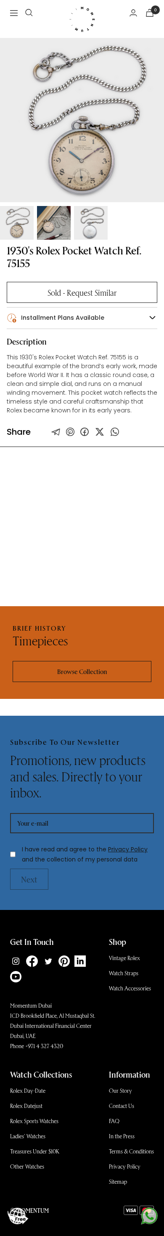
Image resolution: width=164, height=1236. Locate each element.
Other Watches (27, 1166)
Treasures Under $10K (34, 1151)
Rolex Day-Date (27, 1090)
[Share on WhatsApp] (115, 432)
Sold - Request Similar (82, 292)
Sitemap (118, 1181)
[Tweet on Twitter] (56, 432)
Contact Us (121, 1105)
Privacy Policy (128, 849)
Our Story (120, 1090)
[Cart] (149, 13)
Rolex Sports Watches (34, 1120)
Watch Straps (123, 972)
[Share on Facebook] (84, 432)
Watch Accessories (130, 988)
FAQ (114, 1120)
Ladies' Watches (27, 1136)
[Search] (29, 12)
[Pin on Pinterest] (70, 432)
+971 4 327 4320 (44, 1045)
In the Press (122, 1136)
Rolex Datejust (26, 1105)
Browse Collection (82, 671)
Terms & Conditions (131, 1151)
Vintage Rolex (124, 957)
